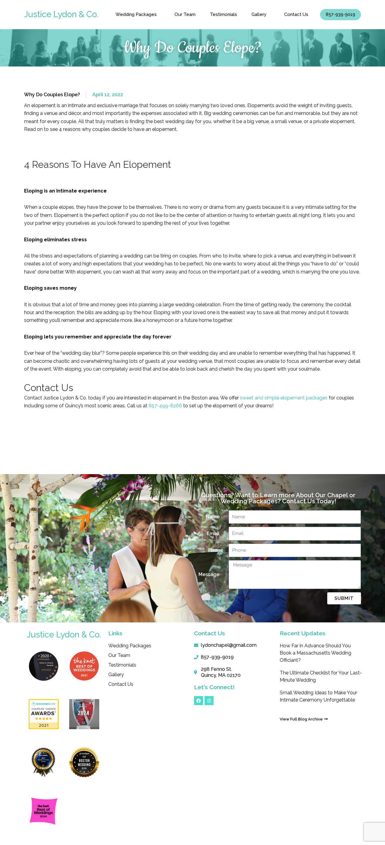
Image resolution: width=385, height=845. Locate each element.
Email (214, 533)
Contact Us (296, 14)
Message (210, 574)
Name (213, 517)
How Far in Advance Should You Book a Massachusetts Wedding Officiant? (315, 653)
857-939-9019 (340, 14)
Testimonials (223, 14)
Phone (215, 550)
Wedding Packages (136, 14)
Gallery (258, 14)
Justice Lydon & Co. (61, 14)
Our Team (185, 14)
